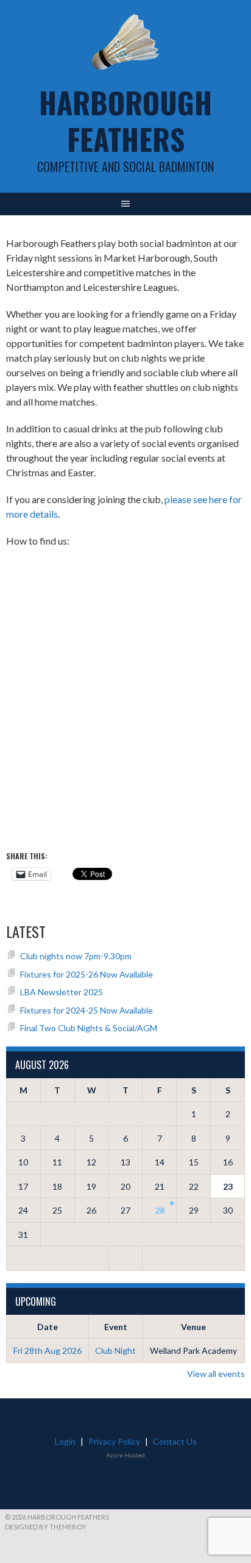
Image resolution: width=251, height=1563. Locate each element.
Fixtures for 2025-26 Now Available (86, 974)
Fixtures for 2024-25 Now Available (86, 1010)
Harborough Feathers (125, 120)
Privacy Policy (114, 1441)
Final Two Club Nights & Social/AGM (88, 1028)
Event (115, 1327)
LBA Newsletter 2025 (61, 992)
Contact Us (175, 1441)
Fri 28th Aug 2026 (47, 1350)
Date (47, 1327)
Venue (193, 1327)
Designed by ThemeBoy (46, 1527)
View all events (216, 1373)
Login (65, 1441)
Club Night (115, 1350)
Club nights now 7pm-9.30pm (76, 956)
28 (159, 1210)
